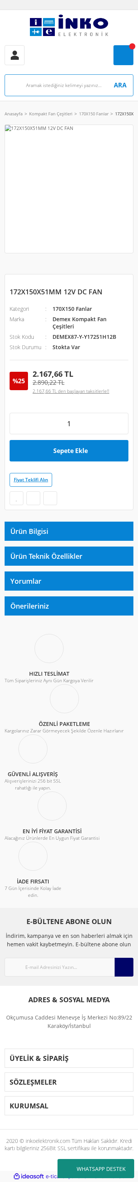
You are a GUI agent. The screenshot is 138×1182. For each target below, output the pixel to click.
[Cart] (123, 55)
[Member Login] (15, 55)
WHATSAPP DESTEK (101, 1168)
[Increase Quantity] (120, 423)
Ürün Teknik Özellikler (46, 556)
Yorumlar (25, 581)
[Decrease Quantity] (18, 423)
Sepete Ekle (70, 451)
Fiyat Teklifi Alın (31, 479)
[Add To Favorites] (16, 498)
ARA (120, 85)
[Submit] (124, 967)
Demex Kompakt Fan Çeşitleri (80, 322)
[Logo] (69, 25)
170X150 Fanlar (72, 308)
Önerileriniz (29, 606)
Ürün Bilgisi (29, 531)
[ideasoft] (28, 1176)
